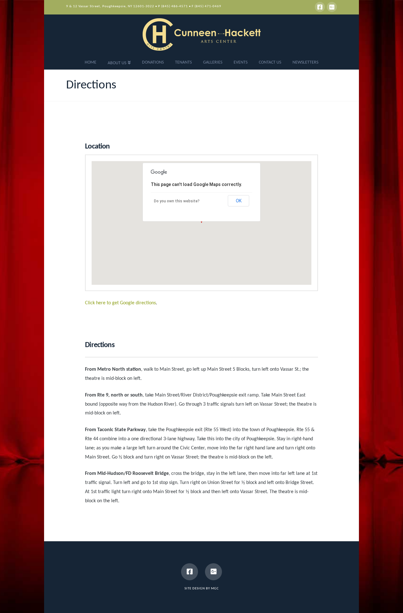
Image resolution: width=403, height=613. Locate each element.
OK (238, 200)
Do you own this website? (177, 201)
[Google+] (332, 7)
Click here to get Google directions (120, 303)
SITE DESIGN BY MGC (201, 588)
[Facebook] (320, 7)
